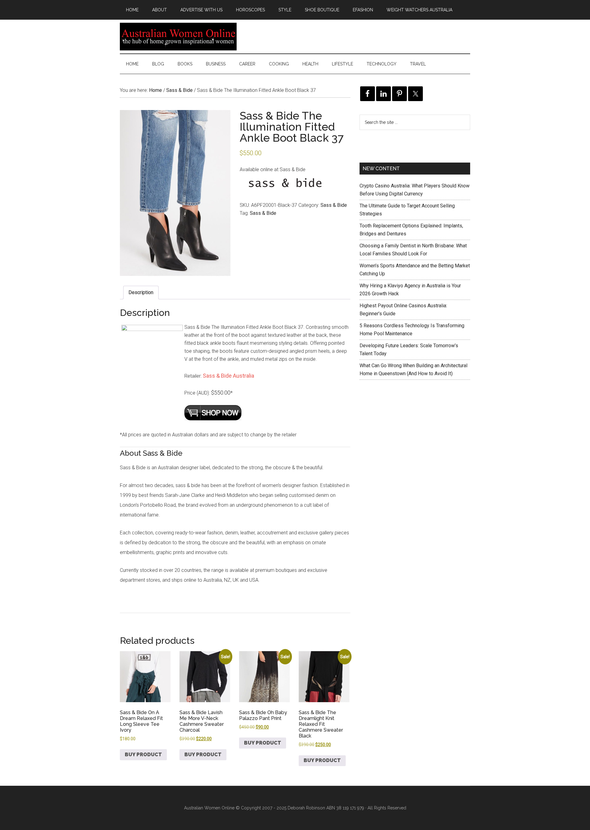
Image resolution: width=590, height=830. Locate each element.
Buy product (143, 754)
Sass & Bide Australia (228, 375)
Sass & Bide (179, 90)
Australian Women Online (178, 36)
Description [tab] (140, 292)
